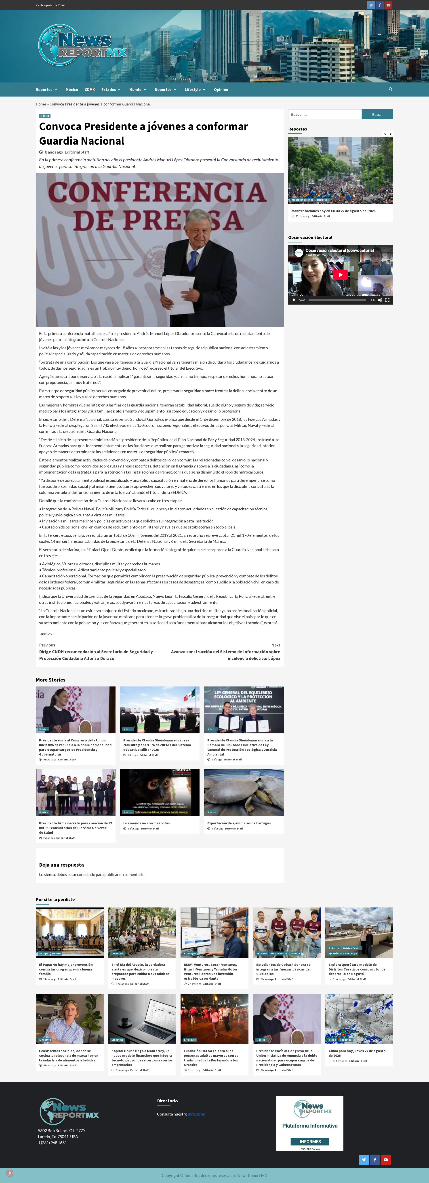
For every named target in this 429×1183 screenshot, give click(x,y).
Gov (49, 634)
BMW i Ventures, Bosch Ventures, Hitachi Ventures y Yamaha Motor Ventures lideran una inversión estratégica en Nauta (211, 971)
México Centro (352, 948)
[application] (340, 274)
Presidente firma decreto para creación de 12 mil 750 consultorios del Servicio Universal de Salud (75, 828)
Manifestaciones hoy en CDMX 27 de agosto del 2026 (333, 210)
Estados (108, 89)
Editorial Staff (77, 151)
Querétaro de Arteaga (343, 953)
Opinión (221, 89)
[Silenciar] (380, 300)
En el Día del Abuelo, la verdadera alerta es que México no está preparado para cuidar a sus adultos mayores (140, 971)
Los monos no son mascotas (146, 823)
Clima (332, 1039)
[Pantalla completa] (387, 300)
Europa (43, 953)
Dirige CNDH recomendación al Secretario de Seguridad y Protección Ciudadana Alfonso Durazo (96, 651)
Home (41, 104)
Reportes (44, 89)
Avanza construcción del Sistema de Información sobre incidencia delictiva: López (225, 651)
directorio (196, 1113)
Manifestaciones (302, 199)
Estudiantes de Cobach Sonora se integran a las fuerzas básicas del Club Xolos (283, 969)
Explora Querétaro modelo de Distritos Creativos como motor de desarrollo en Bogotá (357, 969)
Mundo (135, 89)
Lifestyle (193, 89)
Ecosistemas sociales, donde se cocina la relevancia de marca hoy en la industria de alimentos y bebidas (68, 1055)
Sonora (295, 953)
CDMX (90, 89)
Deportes (163, 89)
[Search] (390, 89)
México (72, 89)
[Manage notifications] (9, 1173)
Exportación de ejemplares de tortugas (239, 823)
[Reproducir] (294, 300)
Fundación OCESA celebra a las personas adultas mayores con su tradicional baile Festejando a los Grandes (211, 1057)
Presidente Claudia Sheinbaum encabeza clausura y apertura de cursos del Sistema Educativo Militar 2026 (157, 745)
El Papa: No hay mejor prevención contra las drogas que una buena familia (66, 969)
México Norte (279, 953)
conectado (86, 874)
